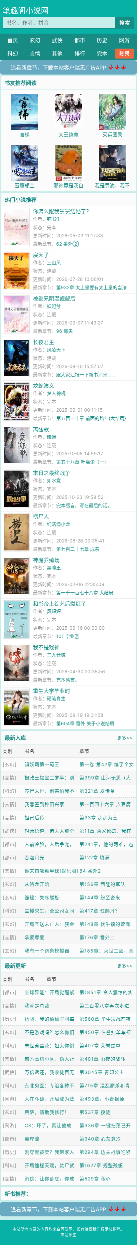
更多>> (124, 737)
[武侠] (10, 831)
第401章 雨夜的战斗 (102, 1059)
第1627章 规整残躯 (101, 1165)
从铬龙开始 (37, 884)
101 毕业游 (67, 636)
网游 (124, 40)
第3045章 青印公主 (101, 1072)
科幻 (12, 53)
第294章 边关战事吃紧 (105, 1152)
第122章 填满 (94, 857)
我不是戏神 (46, 647)
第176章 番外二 (97, 937)
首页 (12, 40)
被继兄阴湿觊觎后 (54, 298)
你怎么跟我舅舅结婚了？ (62, 211)
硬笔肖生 (56, 698)
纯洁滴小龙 (58, 524)
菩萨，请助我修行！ (47, 1112)
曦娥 (51, 437)
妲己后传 (35, 817)
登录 (124, 53)
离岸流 (32, 1138)
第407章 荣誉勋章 (100, 1045)
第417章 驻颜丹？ (99, 911)
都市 (79, 40)
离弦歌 (41, 429)
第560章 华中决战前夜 (105, 1019)
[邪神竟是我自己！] (68, 147)
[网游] (10, 1099)
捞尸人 (41, 516)
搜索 (124, 22)
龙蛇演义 (43, 385)
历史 (102, 40)
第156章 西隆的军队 (102, 884)
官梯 (25, 134)
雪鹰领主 (25, 185)
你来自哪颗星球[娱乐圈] (51, 871)
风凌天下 (56, 349)
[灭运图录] (112, 96)
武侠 (57, 40)
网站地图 (68, 1235)
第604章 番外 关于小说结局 (85, 723)
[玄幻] (10, 764)
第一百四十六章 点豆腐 (105, 804)
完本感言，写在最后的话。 (84, 505)
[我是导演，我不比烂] (112, 147)
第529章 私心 (95, 1178)
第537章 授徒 (95, 1112)
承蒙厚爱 (35, 937)
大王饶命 (68, 134)
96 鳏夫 (64, 331)
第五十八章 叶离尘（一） (82, 462)
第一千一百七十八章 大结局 (84, 592)
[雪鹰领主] (24, 147)
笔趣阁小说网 (26, 10)
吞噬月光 (35, 857)
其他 (57, 53)
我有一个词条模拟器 (47, 950)
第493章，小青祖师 (101, 1099)
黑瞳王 (54, 567)
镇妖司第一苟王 (42, 764)
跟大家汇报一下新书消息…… (85, 374)
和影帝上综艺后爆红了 (59, 603)
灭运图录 (112, 134)
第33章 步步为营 (98, 817)
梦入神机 (56, 393)
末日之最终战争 (51, 473)
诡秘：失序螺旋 (42, 897)
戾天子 (41, 255)
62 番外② (67, 244)
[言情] (10, 777)
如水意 (54, 480)
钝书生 (54, 219)
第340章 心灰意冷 (100, 1138)
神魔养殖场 (46, 560)
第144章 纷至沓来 (99, 897)
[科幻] (10, 791)
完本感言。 (67, 680)
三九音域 (56, 655)
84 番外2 (90, 871)
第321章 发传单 (97, 791)
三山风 (54, 262)
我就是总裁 (37, 1005)
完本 (102, 53)
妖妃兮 (54, 306)
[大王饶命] (68, 96)
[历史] (10, 1019)
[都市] (10, 844)
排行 (79, 53)
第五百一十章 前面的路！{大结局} (91, 418)
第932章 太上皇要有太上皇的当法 (91, 287)
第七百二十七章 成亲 (77, 549)
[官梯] (24, 96)
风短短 (54, 611)
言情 (35, 53)
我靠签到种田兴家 (45, 804)
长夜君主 (43, 342)
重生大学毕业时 (51, 691)
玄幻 (35, 40)
